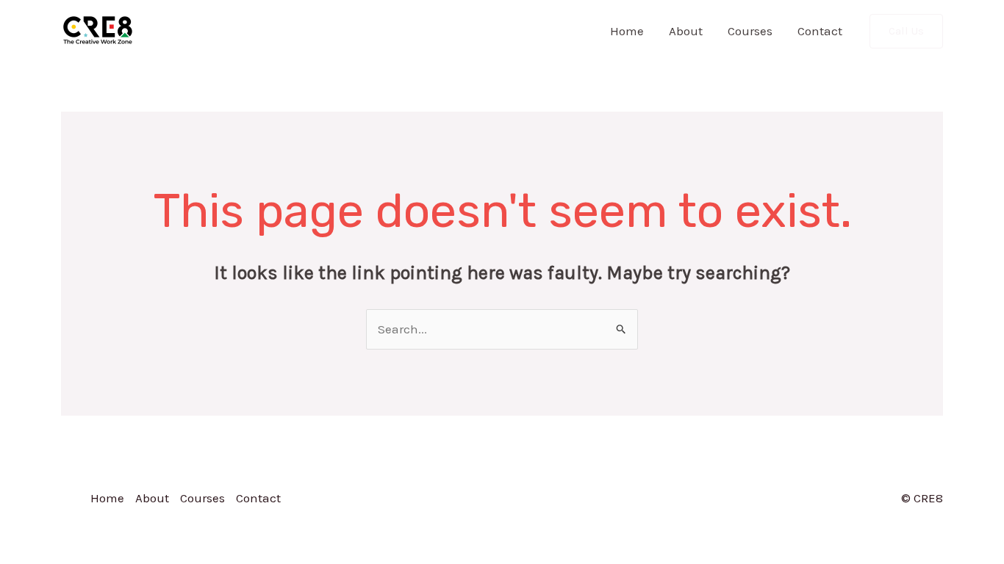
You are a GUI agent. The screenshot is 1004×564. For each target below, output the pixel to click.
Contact (819, 31)
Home (627, 31)
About (686, 31)
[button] (906, 31)
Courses (750, 31)
